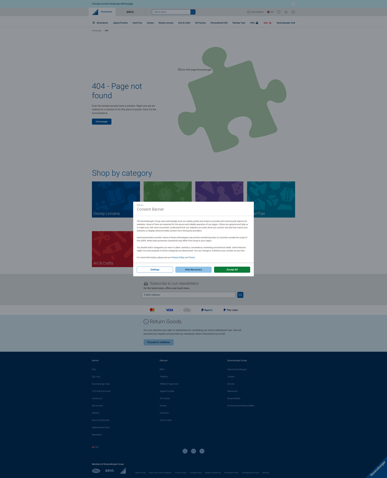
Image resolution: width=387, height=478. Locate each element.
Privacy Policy (177, 257)
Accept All (232, 269)
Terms (192, 257)
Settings (154, 269)
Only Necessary (193, 269)
